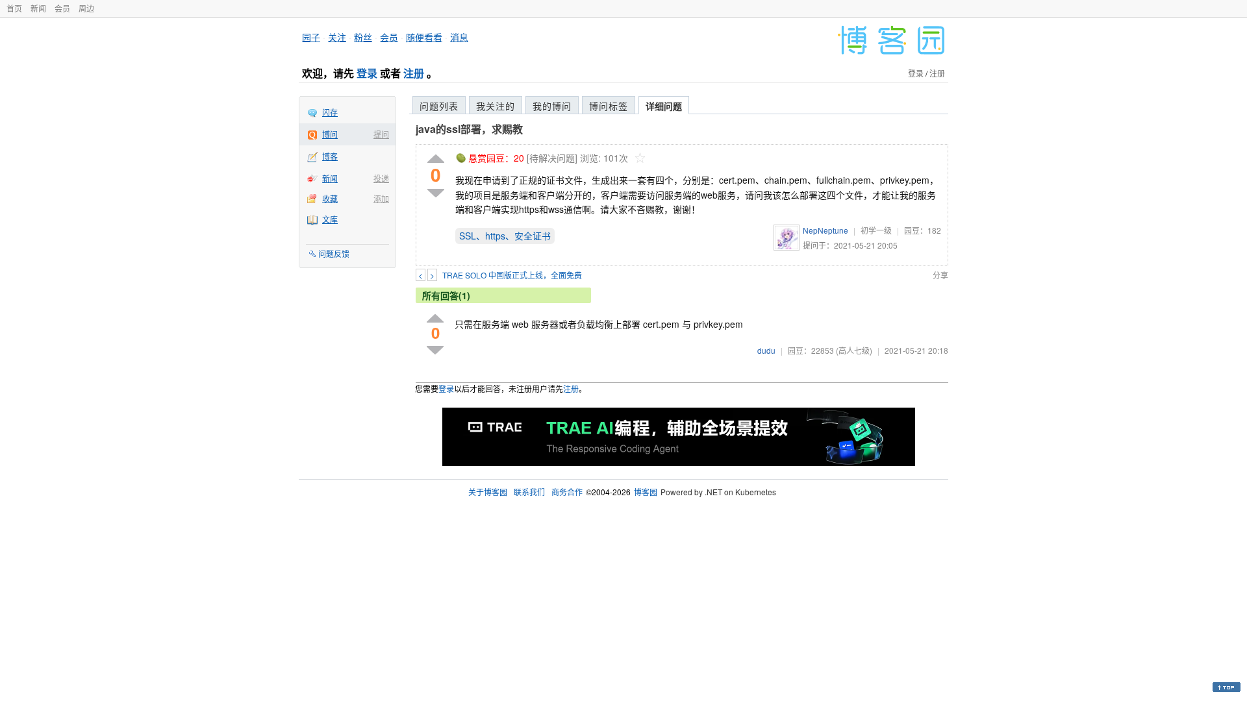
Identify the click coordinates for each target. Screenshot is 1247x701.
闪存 (330, 111)
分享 (940, 274)
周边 (86, 8)
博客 (330, 156)
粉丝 (363, 37)
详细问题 (664, 105)
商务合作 (567, 491)
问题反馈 (333, 253)
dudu (766, 350)
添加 (381, 198)
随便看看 (424, 37)
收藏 (330, 198)
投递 (381, 178)
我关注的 (495, 105)
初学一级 (876, 230)
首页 (14, 8)
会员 (62, 8)
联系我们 (529, 491)
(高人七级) (854, 350)
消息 (459, 37)
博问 (330, 134)
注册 (413, 73)
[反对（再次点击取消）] (436, 193)
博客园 (645, 491)
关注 (337, 37)
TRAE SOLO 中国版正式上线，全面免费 (512, 274)
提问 (381, 134)
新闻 (38, 8)
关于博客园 (487, 491)
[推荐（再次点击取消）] (436, 159)
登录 (367, 73)
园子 (311, 37)
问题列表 (439, 105)
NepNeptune (825, 230)
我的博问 (552, 105)
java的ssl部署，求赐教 (469, 128)
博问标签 (608, 105)
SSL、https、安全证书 (505, 235)
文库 (330, 219)
